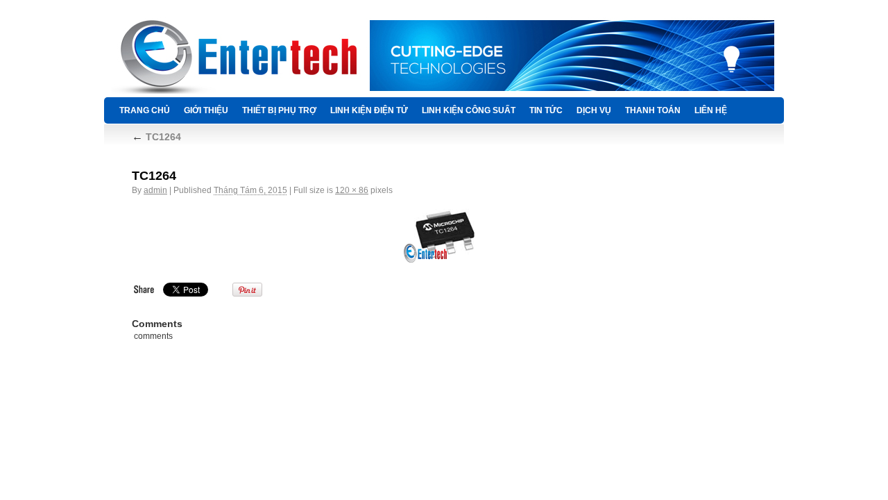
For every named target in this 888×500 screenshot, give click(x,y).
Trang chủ (144, 110)
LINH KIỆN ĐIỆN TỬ (369, 110)
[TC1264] (444, 235)
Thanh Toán (653, 110)
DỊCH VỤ (594, 110)
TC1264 (156, 136)
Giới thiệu (206, 110)
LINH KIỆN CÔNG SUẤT (468, 110)
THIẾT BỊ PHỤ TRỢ (279, 110)
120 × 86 (351, 190)
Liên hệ (710, 110)
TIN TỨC (546, 110)
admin (155, 190)
